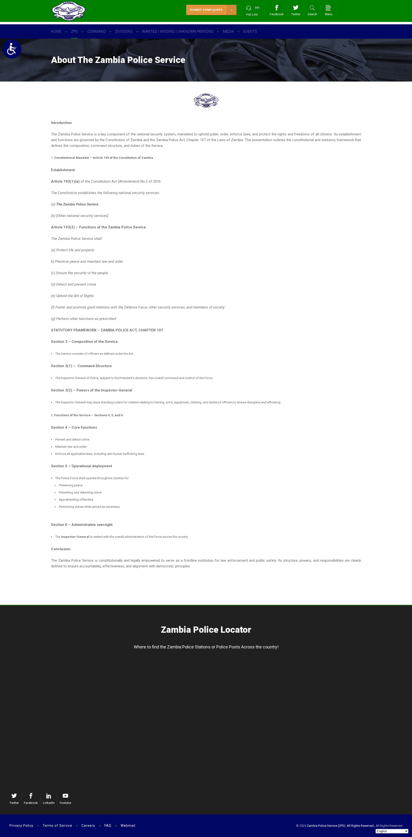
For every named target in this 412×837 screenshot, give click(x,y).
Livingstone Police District (289, 727)
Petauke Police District (369, 735)
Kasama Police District (49, 667)
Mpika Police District (370, 675)
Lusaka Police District (49, 719)
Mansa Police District (129, 667)
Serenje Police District (209, 735)
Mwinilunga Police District (209, 683)
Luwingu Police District (49, 675)
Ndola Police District (129, 719)
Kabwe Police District (209, 719)
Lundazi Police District (369, 727)
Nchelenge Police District (129, 683)
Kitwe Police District (129, 727)
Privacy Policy (21, 825)
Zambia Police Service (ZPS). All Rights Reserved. (340, 825)
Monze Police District (289, 743)
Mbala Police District (49, 683)
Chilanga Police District (49, 735)
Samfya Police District (129, 675)
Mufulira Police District (129, 751)
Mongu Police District (289, 667)
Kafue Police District (49, 727)
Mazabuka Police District (289, 735)
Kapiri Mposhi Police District (209, 727)
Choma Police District (289, 719)
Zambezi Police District (209, 675)
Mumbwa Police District (209, 743)
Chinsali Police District (369, 667)
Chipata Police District (369, 719)
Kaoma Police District (289, 683)
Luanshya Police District (129, 743)
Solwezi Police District (209, 667)
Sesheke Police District (290, 675)
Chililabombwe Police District (129, 759)
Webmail (128, 825)
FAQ (107, 825)
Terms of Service (57, 825)
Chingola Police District (129, 735)
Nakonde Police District (369, 683)
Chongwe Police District (49, 743)
